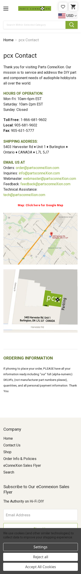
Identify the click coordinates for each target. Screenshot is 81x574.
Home (8, 438)
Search (8, 472)
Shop (7, 452)
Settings (40, 546)
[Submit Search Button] (71, 25)
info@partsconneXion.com (39, 173)
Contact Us (11, 445)
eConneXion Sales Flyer (22, 465)
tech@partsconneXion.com (24, 195)
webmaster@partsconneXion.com (49, 178)
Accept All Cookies (40, 566)
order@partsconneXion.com (37, 168)
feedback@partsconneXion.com (45, 184)
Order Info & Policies (19, 459)
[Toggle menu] (5, 8)
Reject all (40, 556)
